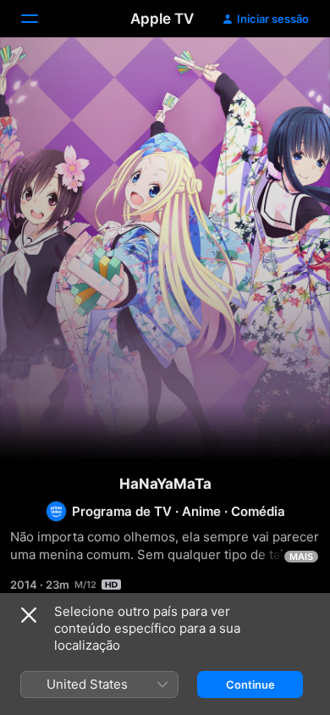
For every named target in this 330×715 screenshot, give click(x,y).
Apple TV (162, 18)
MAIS (301, 557)
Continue (250, 684)
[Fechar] (28, 615)
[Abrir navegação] (39, 18)
